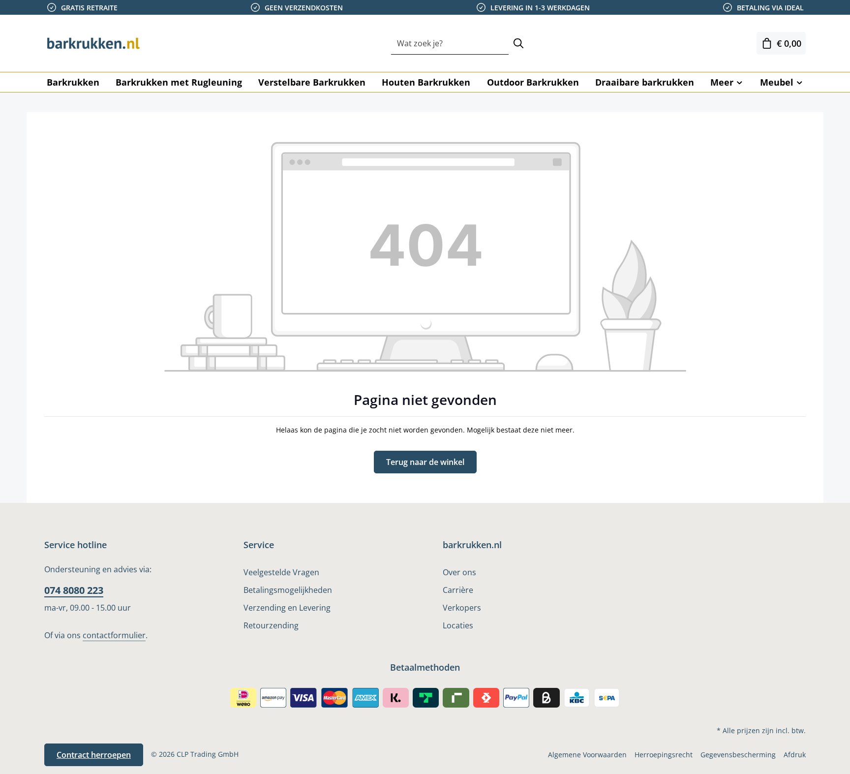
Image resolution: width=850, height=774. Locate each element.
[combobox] (450, 43)
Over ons (459, 572)
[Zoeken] (518, 43)
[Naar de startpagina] (93, 43)
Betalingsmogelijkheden (287, 590)
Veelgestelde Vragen (281, 572)
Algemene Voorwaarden (587, 754)
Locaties (458, 625)
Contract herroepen (94, 754)
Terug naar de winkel (425, 462)
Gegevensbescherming (738, 754)
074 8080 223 (73, 590)
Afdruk (795, 754)
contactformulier (114, 635)
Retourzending (271, 625)
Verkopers (462, 607)
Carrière (458, 590)
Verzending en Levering (287, 607)
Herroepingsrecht (664, 754)
